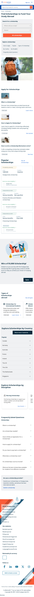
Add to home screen (11, 573)
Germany (5, 345)
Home (2, 11)
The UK (4, 363)
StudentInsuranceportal (10, 546)
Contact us (6, 522)
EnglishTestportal (8, 544)
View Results (21, 406)
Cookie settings (11, 586)
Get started (29, 133)
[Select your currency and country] (5, 557)
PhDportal (6, 534)
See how (30, 154)
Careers (5, 519)
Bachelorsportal (7, 529)
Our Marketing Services (10, 517)
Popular (14, 45)
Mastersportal (7, 532)
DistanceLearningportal (10, 537)
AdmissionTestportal (9, 542)
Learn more (29, 110)
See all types (29, 298)
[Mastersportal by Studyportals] (6, 2)
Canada (4, 341)
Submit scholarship (9, 488)
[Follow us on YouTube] (17, 567)
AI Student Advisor (8, 514)
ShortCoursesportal (8, 539)
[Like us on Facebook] (4, 567)
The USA (5, 367)
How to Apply (6, 45)
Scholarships (8, 11)
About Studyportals (8, 509)
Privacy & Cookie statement (21, 586)
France (4, 354)
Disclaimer (30, 586)
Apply (27, 280)
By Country (6, 49)
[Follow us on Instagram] (29, 567)
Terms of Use (5, 586)
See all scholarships (25, 161)
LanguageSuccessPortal (10, 549)
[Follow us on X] (23, 567)
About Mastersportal (9, 512)
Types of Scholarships (23, 45)
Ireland (4, 358)
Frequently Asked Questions (10, 52)
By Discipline (14, 49)
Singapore (5, 376)
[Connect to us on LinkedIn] (10, 567)
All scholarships (17, 35)
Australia (5, 350)
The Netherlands (7, 372)
